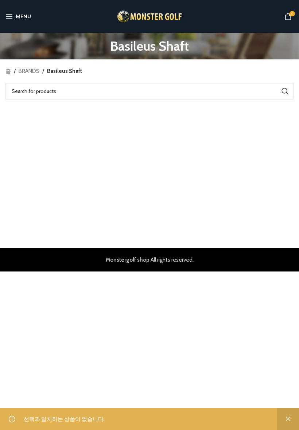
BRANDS (29, 71)
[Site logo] (149, 16)
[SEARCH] (285, 91)
